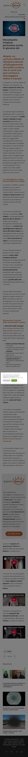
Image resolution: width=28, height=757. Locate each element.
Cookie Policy (18, 377)
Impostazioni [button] (7, 380)
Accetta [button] (14, 380)
